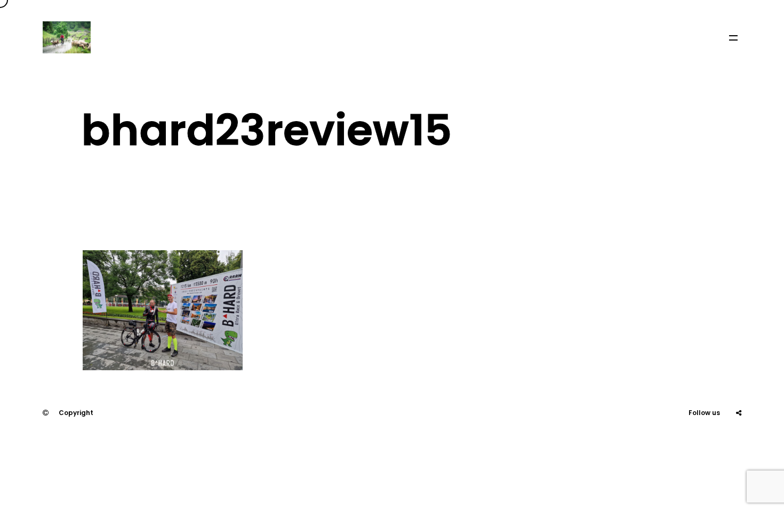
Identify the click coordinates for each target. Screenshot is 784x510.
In (738, 444)
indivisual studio (96, 444)
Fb (712, 444)
